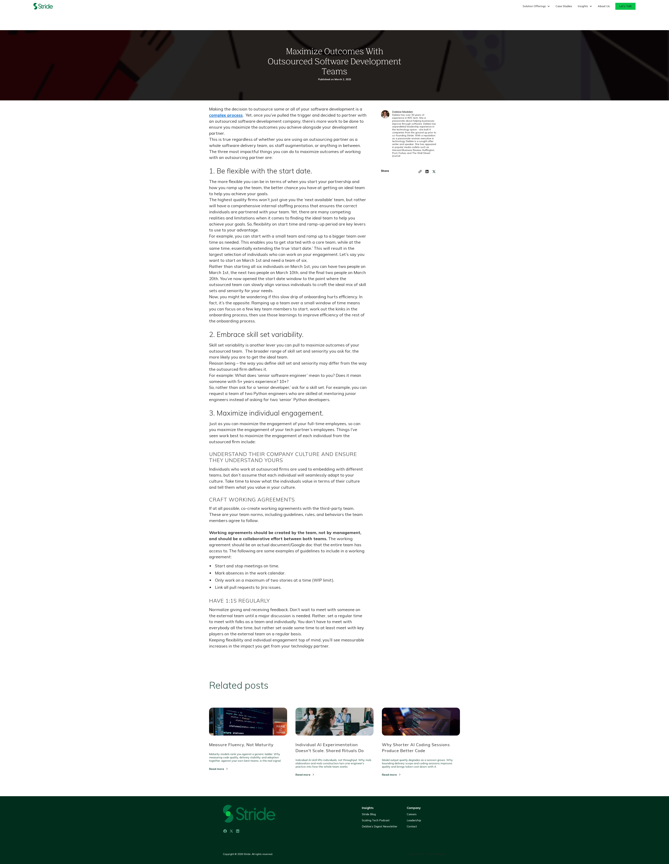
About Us (604, 6)
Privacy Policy (415, 854)
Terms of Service (436, 854)
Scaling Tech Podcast (376, 820)
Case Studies (564, 6)
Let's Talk (625, 6)
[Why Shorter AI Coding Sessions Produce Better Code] (421, 724)
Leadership (414, 820)
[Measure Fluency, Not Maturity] (248, 724)
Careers (412, 814)
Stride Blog (369, 814)
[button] (536, 6)
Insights (368, 808)
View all (450, 683)
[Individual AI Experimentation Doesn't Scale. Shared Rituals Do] (334, 724)
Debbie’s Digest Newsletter (379, 826)
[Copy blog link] (420, 171)
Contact (412, 826)
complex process (226, 115)
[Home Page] (47, 6)
